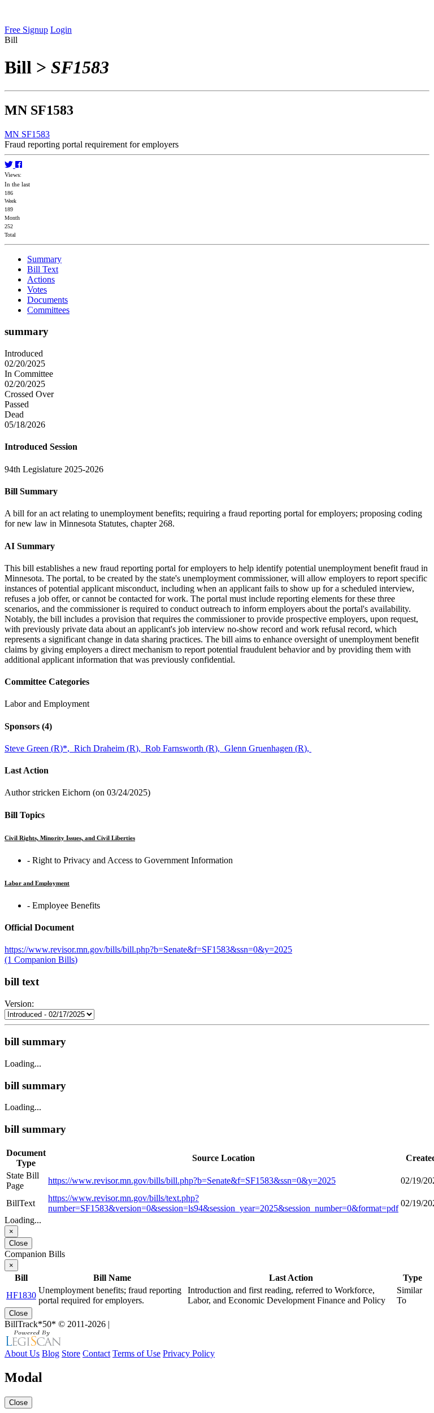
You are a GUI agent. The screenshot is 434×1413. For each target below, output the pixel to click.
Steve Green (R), (39, 748)
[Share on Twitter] (10, 164)
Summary (44, 259)
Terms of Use (136, 1353)
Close (18, 1243)
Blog (50, 1353)
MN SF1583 (27, 134)
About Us (22, 1353)
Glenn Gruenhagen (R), (267, 748)
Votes (37, 289)
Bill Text (42, 269)
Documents (47, 300)
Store (71, 1353)
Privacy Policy (189, 1353)
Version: (19, 1003)
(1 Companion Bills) (41, 959)
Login (61, 29)
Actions (41, 279)
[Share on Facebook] (18, 164)
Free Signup (26, 29)
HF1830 (21, 1295)
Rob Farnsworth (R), (184, 748)
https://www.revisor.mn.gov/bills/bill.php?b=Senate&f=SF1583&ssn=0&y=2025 (148, 949)
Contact (96, 1353)
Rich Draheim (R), (109, 748)
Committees (48, 310)
